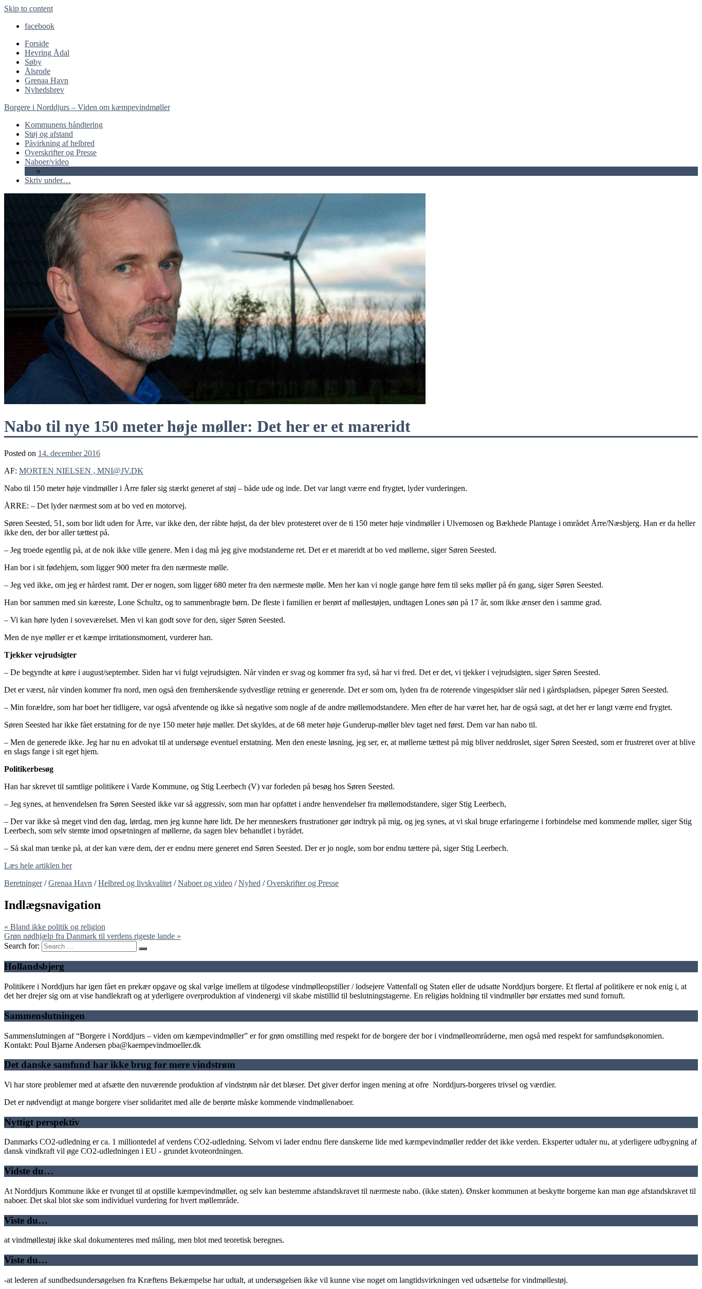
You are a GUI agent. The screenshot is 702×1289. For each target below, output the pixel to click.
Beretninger (23, 883)
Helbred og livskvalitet (135, 883)
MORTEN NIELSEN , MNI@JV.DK (81, 470)
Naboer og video (205, 883)
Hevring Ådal (47, 52)
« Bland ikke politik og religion (54, 926)
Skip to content (28, 8)
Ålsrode (37, 71)
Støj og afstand (49, 134)
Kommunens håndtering (64, 124)
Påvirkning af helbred (60, 143)
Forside (37, 43)
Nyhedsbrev (44, 89)
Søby (33, 62)
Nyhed (249, 883)
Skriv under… (48, 180)
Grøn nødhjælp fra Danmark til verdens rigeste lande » (92, 936)
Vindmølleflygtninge (78, 171)
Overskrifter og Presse (61, 152)
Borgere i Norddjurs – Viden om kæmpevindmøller (87, 107)
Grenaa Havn (46, 80)
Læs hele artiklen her (38, 865)
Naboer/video (47, 161)
